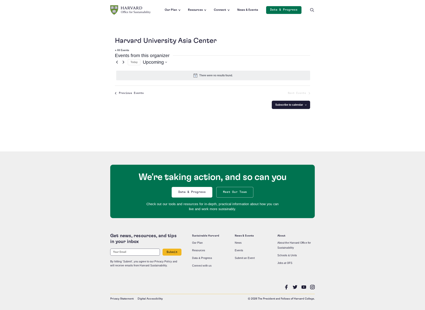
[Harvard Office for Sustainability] (130, 10)
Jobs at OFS (284, 263)
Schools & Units (287, 255)
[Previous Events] (117, 62)
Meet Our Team (235, 192)
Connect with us (202, 265)
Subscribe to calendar (289, 104)
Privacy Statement (122, 298)
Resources (195, 9)
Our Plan (171, 9)
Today (134, 62)
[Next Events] (123, 62)
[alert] (213, 75)
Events (239, 250)
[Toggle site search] (312, 10)
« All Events (122, 50)
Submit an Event (245, 258)
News (238, 242)
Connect (220, 9)
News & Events (247, 9)
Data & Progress (285, 10)
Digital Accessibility (150, 298)
